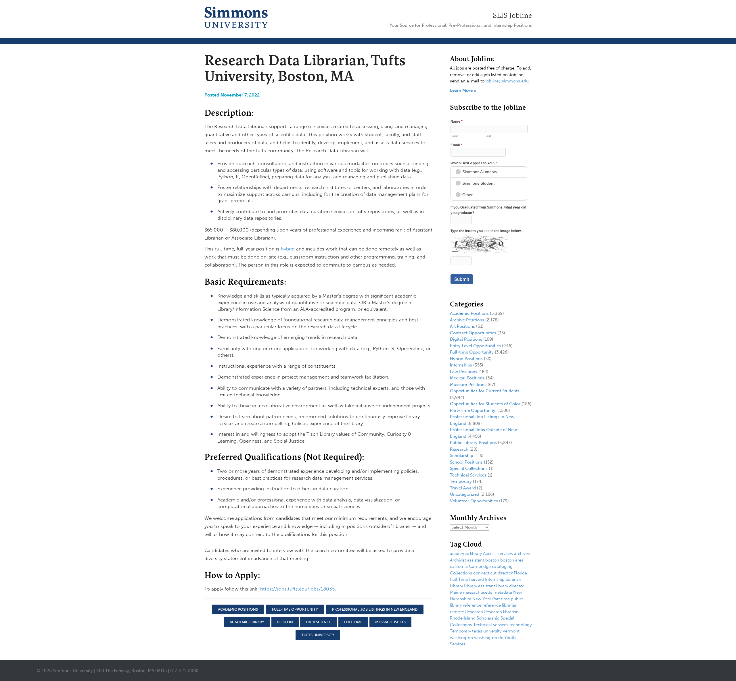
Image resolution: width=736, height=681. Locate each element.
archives (522, 553)
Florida (520, 573)
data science (318, 622)
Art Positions (462, 326)
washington (461, 637)
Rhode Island (463, 618)
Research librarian (501, 611)
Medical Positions (467, 378)
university (492, 631)
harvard (476, 579)
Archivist (458, 560)
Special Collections (469, 468)
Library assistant (479, 586)
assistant (475, 560)
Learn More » (463, 90)
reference (472, 605)
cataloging (502, 566)
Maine (456, 592)
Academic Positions (238, 609)
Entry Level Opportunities (475, 345)
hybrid (288, 249)
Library (456, 586)
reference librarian (500, 605)
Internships (461, 365)
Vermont (511, 631)
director (505, 573)
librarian (513, 579)
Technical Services (468, 475)
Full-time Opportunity (295, 609)
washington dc (488, 637)
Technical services (490, 624)
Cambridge (480, 566)
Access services (498, 553)
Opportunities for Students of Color (485, 403)
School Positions (466, 462)
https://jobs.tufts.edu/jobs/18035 (297, 589)
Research (459, 449)
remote (457, 611)
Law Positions (463, 371)
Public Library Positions (473, 442)
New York (481, 598)
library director (510, 586)
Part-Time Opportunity (472, 410)
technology (520, 624)
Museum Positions (468, 384)
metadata (502, 592)
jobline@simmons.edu (507, 81)
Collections (461, 573)
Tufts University (317, 635)
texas (477, 631)
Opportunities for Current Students (485, 390)
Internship (495, 579)
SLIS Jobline (512, 15)
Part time (501, 598)
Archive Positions (467, 320)
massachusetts (390, 622)
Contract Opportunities (473, 332)
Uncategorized (464, 494)
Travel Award (463, 488)
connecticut (485, 573)
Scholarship (461, 455)
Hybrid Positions (466, 358)
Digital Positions (466, 339)
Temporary (461, 481)
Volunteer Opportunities (474, 500)
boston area (512, 560)
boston (285, 622)
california (459, 566)
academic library (247, 622)
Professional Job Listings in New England (375, 609)
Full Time (353, 622)
